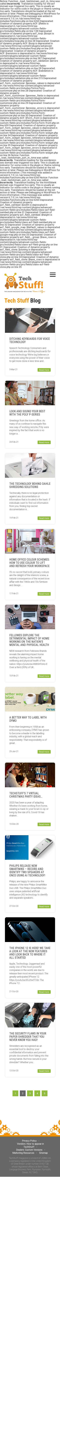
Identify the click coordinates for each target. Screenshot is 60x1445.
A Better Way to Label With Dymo (28, 719)
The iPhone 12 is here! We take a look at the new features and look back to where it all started (29, 952)
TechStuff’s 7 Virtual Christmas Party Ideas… (25, 795)
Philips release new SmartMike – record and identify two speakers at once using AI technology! (27, 870)
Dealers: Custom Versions (29, 1149)
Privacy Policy (29, 1140)
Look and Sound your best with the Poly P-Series (27, 412)
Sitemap (43, 1153)
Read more (44, 370)
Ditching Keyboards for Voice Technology (29, 340)
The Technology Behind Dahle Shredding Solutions (29, 485)
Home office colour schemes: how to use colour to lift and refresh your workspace (29, 563)
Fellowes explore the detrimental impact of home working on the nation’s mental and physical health (29, 640)
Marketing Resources (23, 1153)
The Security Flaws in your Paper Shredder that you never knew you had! (27, 1037)
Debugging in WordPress (42, 13)
